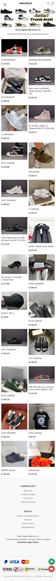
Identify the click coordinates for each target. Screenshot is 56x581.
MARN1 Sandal (8, 470)
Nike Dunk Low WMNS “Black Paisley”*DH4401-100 (40, 91)
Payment (28, 519)
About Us (28, 490)
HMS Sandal (34, 172)
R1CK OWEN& (8, 163)
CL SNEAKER (7, 134)
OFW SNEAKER (8, 60)
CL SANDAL (34, 209)
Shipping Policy (28, 527)
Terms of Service (28, 502)
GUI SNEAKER (7, 97)
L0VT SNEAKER (8, 200)
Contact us (28, 498)
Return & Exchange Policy (28, 516)
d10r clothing (35, 433)
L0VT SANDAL (35, 358)
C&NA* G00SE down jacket (41, 246)
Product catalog (28, 494)
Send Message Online (28, 542)
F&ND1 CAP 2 (7, 313)
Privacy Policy (28, 523)
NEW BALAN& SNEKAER (40, 60)
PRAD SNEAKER (36, 283)
